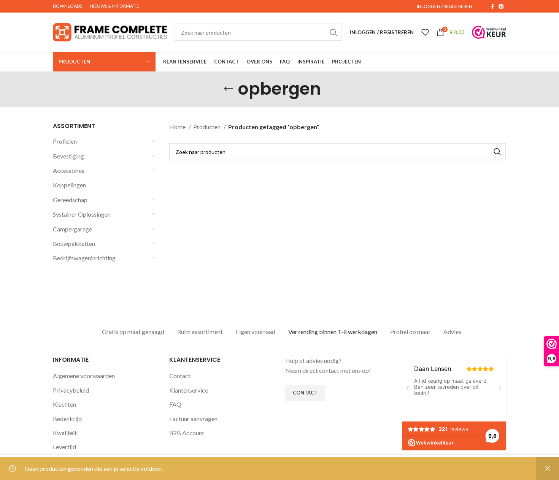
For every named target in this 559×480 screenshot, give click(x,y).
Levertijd (64, 446)
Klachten (64, 404)
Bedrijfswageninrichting (84, 257)
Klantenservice (188, 390)
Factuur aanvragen (193, 418)
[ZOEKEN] (333, 32)
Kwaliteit (65, 432)
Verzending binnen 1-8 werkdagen (332, 331)
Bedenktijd (67, 418)
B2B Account (186, 432)
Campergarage (72, 229)
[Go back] (228, 89)
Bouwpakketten (74, 243)
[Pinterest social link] (501, 6)
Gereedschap (70, 199)
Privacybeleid (71, 390)
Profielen (65, 141)
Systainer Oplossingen (82, 214)
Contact (180, 375)
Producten (207, 126)
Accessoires (68, 170)
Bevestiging (68, 156)
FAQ (175, 404)
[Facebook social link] (492, 6)
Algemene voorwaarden (84, 375)
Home (178, 126)
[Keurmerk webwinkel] (489, 32)
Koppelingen (69, 185)
